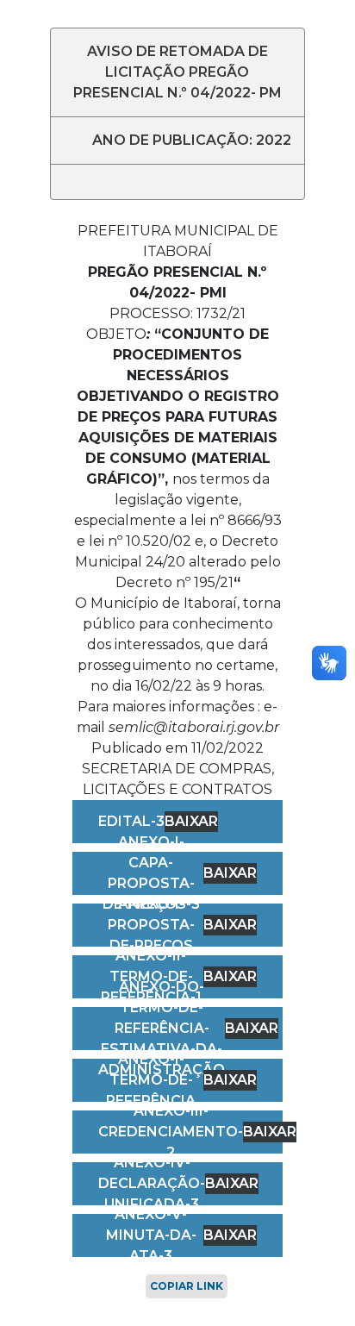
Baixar (191, 821)
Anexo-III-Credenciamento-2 (170, 1131)
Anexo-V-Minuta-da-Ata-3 (151, 1235)
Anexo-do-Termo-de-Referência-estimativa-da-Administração (161, 1028)
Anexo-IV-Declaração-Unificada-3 (151, 1183)
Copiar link (186, 1285)
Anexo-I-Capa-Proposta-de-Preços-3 (151, 873)
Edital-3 (131, 821)
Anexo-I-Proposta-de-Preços (151, 925)
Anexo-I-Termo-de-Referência (151, 1080)
